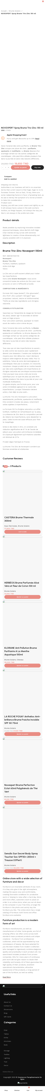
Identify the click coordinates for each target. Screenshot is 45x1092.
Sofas (6, 1037)
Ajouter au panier (20, 167)
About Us (7, 1002)
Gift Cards (7, 1017)
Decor (6, 1065)
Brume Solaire (15, 11)
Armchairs (7, 1041)
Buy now (38, 167)
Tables (6, 1034)
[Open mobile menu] (2, 2)
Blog (5, 1013)
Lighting (7, 1058)
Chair (5, 1030)
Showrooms (8, 1009)
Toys (5, 1062)
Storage (7, 1051)
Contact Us (8, 1006)
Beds (6, 1045)
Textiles (6, 1054)
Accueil (4, 11)
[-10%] (22, 825)
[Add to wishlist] (5, 847)
